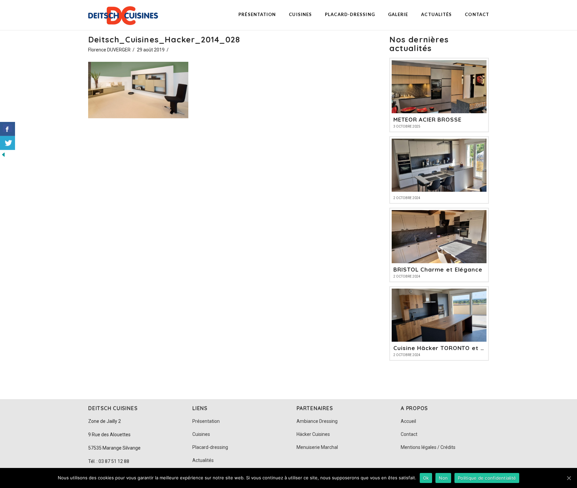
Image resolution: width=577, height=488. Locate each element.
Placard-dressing (210, 447)
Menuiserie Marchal (317, 447)
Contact (409, 434)
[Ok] (568, 478)
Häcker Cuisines (313, 434)
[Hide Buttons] (3, 154)
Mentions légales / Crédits (428, 447)
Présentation (206, 421)
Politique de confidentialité (487, 478)
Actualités (203, 460)
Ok (426, 478)
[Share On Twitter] (7, 143)
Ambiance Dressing (317, 421)
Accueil (408, 421)
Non (443, 478)
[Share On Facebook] (7, 129)
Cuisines (201, 434)
